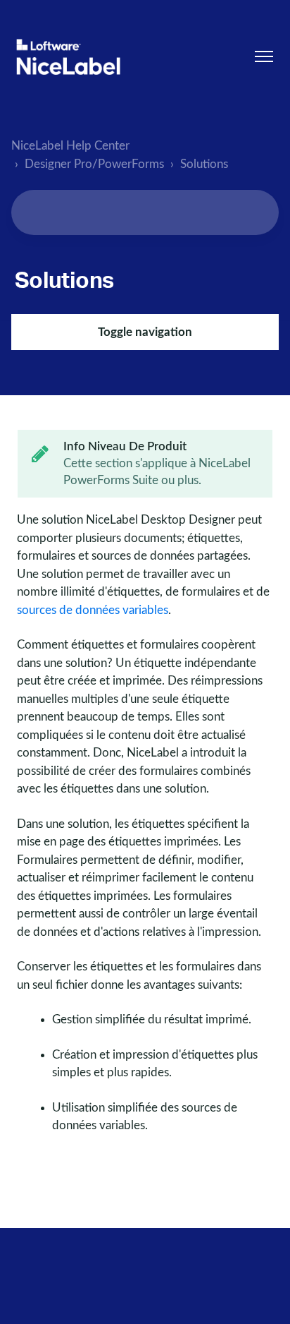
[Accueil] (68, 57)
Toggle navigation (145, 332)
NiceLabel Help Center (70, 146)
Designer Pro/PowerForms (94, 164)
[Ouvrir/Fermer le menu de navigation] (264, 56)
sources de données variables (92, 610)
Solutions (204, 164)
